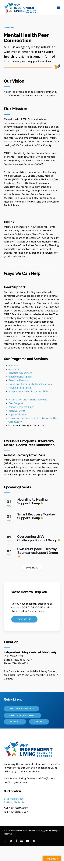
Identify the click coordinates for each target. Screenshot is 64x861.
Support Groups (17, 414)
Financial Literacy (18, 380)
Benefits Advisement (20, 373)
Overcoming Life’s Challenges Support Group (37, 538)
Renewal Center (17, 410)
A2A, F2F (13, 365)
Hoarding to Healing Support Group (32, 501)
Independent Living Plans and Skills (28, 391)
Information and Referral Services (27, 399)
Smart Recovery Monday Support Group (36, 516)
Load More (32, 568)
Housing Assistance (19, 387)
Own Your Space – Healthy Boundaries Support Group (37, 551)
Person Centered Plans (21, 407)
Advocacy (13, 369)
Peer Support (15, 403)
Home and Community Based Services (30, 384)
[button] (58, 7)
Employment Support (20, 376)
